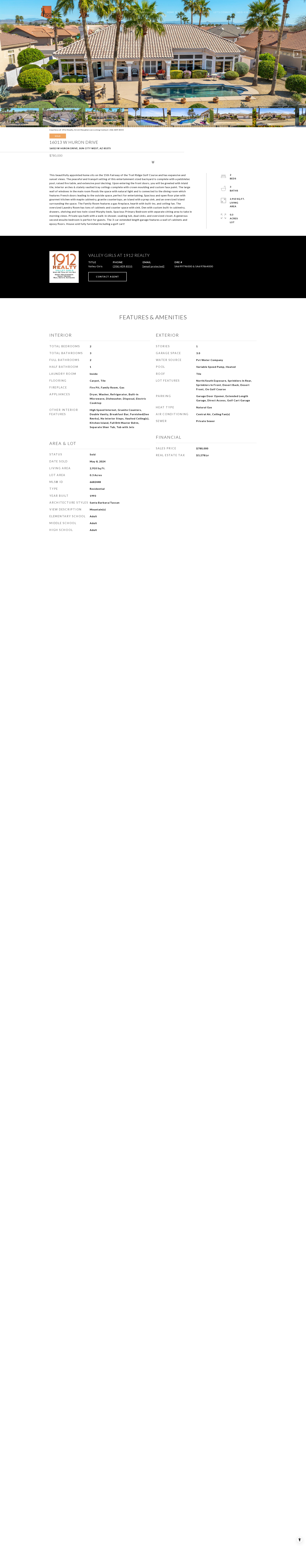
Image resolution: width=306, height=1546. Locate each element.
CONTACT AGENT (107, 276)
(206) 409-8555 (122, 266)
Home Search (175, 12)
